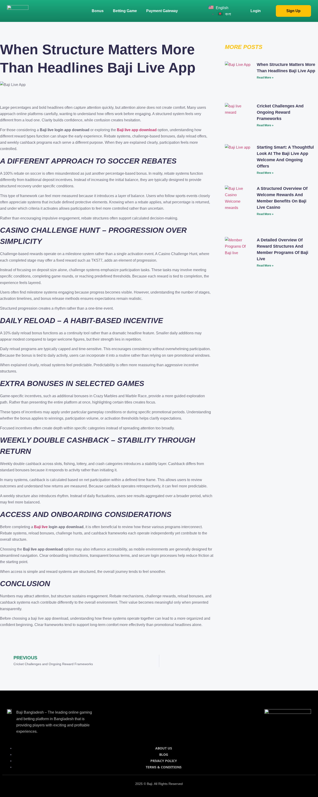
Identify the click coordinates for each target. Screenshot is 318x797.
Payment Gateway (162, 11)
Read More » (265, 77)
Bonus (98, 11)
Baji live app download (137, 130)
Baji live (41, 527)
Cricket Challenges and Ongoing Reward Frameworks (280, 112)
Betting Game (125, 11)
